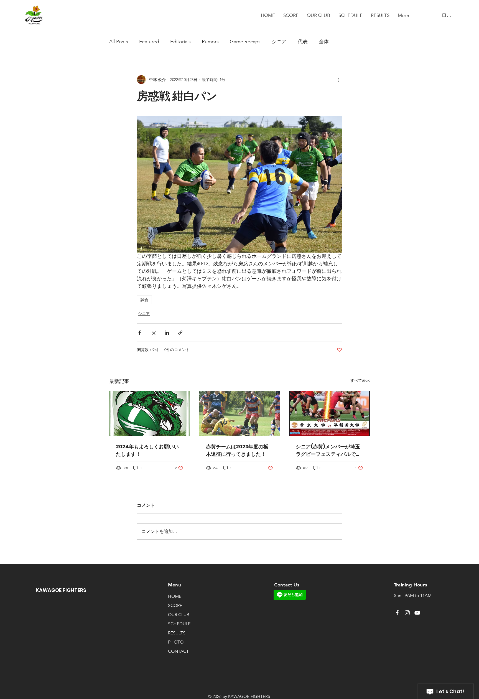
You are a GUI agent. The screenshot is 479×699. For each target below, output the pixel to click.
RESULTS (176, 633)
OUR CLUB (178, 614)
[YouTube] (417, 612)
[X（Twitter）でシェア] (153, 332)
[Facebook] (397, 612)
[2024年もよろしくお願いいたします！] (149, 413)
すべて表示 (360, 380)
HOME (174, 596)
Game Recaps (245, 42)
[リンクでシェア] (180, 332)
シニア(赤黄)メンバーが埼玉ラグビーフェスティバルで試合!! (328, 450)
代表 (303, 42)
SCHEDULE (179, 623)
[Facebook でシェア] (139, 332)
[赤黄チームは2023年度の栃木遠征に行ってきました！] (239, 413)
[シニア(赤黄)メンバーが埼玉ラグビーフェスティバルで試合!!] (329, 413)
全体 (324, 42)
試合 (144, 299)
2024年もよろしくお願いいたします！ (147, 450)
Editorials (180, 42)
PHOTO (176, 642)
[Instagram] (407, 612)
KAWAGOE (49, 590)
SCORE (175, 605)
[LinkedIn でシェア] (166, 332)
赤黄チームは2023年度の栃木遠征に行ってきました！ (237, 450)
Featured (149, 42)
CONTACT (178, 651)
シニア (279, 42)
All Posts (118, 42)
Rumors (210, 42)
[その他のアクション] (338, 79)
